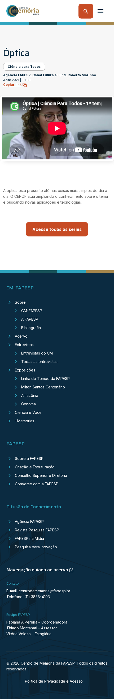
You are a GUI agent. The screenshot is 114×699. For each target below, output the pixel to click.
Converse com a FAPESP (36, 484)
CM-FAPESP (31, 310)
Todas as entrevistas (39, 361)
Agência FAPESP (29, 521)
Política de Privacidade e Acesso (54, 681)
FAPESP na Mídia (29, 538)
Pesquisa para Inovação (36, 547)
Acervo (21, 336)
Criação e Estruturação (35, 467)
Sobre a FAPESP (29, 458)
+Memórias (24, 421)
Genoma (28, 404)
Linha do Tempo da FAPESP (45, 378)
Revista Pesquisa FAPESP (37, 530)
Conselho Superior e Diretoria (41, 475)
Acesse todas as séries (57, 229)
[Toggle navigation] (100, 11)
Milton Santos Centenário (43, 387)
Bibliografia (31, 327)
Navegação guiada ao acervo (37, 569)
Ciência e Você (28, 412)
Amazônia (29, 395)
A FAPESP (29, 319)
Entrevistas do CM (37, 353)
